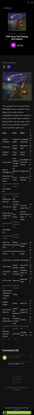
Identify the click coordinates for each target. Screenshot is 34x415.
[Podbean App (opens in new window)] (4, 66)
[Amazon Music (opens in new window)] (8, 66)
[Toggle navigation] (32, 2)
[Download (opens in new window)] (10, 339)
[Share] (16, 339)
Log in (22, 364)
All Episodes (8, 8)
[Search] (28, 2)
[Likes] (3, 339)
